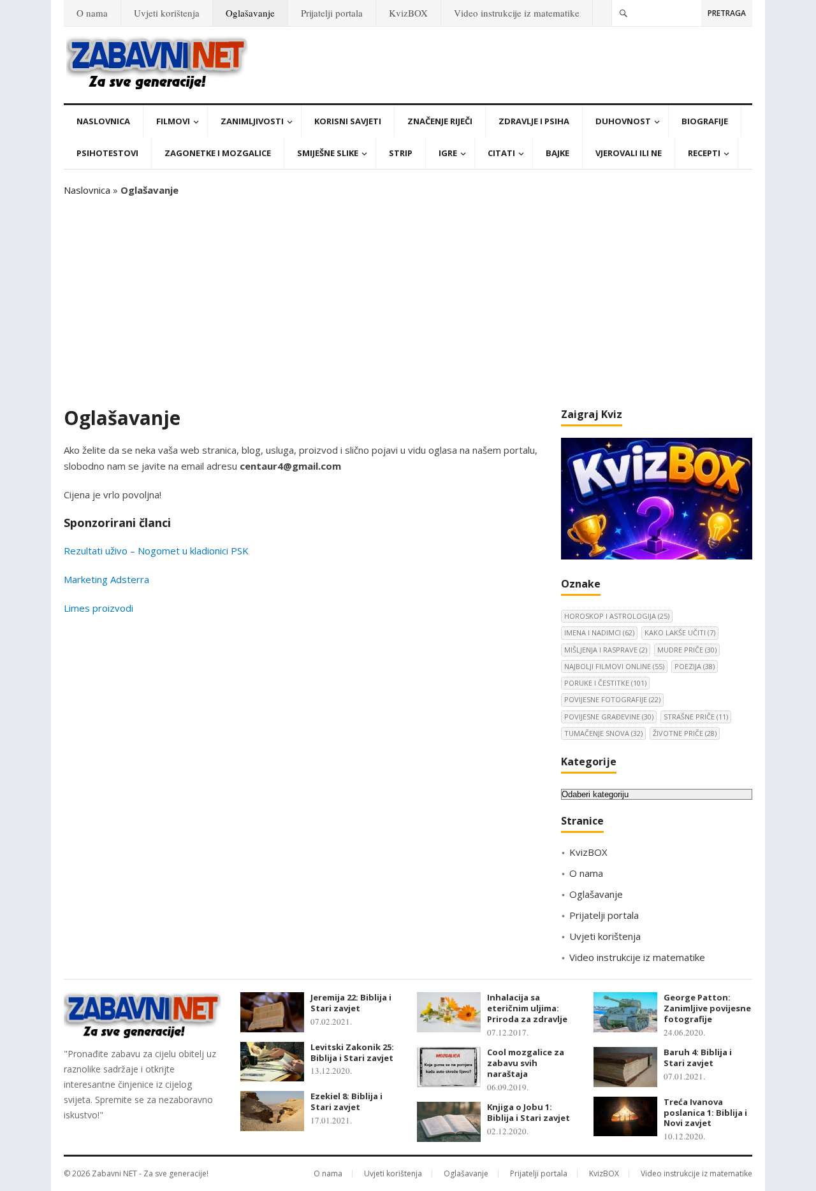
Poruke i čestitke (605, 683)
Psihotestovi (107, 153)
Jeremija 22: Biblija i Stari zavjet (350, 1003)
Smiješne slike (327, 153)
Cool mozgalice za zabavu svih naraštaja (525, 1062)
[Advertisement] (408, 302)
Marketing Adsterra (106, 579)
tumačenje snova (603, 733)
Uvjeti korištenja (167, 12)
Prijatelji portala (332, 12)
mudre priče (687, 649)
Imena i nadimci (599, 632)
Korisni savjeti (347, 121)
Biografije (704, 121)
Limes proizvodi (98, 608)
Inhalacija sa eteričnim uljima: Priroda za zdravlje (527, 1008)
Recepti (704, 153)
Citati (501, 153)
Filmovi (173, 121)
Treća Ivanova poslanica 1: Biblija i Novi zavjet (705, 1112)
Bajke (557, 153)
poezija (694, 666)
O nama (92, 12)
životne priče (685, 733)
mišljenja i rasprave (605, 649)
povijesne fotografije (612, 699)
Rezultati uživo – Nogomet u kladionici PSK (156, 550)
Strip (400, 153)
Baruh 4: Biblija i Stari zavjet (698, 1057)
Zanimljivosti (252, 121)
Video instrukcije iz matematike (516, 12)
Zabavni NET (114, 1173)
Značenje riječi (439, 121)
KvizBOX (408, 12)
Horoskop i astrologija (616, 616)
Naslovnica (103, 121)
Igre (448, 153)
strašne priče (696, 716)
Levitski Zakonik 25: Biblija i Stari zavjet (352, 1052)
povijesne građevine (608, 716)
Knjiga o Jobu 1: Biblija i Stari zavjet (528, 1112)
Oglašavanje (250, 12)
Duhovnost (623, 121)
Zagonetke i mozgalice (217, 153)
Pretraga (727, 13)
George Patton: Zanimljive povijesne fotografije (707, 1008)
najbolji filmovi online (614, 666)
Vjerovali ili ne (628, 153)
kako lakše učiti (680, 632)
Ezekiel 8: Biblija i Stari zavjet (346, 1101)
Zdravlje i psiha (534, 121)
